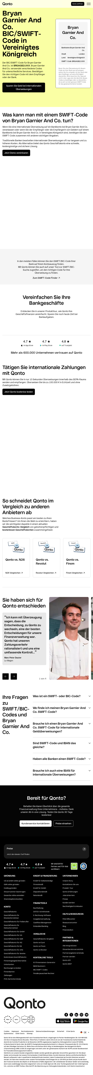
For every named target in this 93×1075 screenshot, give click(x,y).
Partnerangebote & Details (73, 953)
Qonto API (67, 960)
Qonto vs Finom (39, 946)
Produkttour (51, 311)
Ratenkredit (38, 895)
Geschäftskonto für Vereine (14, 953)
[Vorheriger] (5, 676)
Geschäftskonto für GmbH (14, 932)
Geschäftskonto (58, 143)
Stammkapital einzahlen (13, 899)
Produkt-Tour (68, 888)
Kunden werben (69, 903)
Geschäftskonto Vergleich (43, 939)
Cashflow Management (42, 923)
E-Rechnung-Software (42, 915)
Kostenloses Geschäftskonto (15, 957)
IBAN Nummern (39, 966)
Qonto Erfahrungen (70, 892)
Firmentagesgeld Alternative (15, 961)
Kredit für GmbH (39, 888)
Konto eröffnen (78, 4)
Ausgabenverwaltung (41, 919)
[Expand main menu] (89, 4)
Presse (65, 899)
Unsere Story (68, 881)
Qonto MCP (67, 964)
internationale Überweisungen (48, 140)
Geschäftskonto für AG (13, 942)
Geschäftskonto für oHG (13, 950)
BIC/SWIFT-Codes (40, 970)
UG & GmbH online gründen (14, 881)
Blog (64, 926)
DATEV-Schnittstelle (41, 912)
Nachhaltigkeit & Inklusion (73, 906)
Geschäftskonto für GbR (13, 939)
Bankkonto (56, 127)
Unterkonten (9, 964)
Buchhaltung (38, 908)
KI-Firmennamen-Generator (44, 962)
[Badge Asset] (66, 1015)
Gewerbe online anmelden (14, 895)
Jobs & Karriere (69, 895)
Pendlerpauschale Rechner (43, 973)
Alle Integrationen (70, 946)
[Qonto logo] (7, 3)
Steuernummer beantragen (14, 892)
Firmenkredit (38, 884)
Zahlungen (8, 975)
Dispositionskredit (40, 892)
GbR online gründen (11, 884)
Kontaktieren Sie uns (71, 884)
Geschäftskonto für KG (13, 946)
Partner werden (69, 957)
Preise (10, 848)
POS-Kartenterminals (12, 979)
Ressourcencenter (70, 923)
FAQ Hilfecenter (69, 919)
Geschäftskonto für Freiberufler (16, 922)
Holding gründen (10, 888)
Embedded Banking (40, 926)
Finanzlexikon (68, 930)
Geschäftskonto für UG (13, 935)
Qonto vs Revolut (40, 950)
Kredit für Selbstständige (43, 881)
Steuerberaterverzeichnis (73, 949)
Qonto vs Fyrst (39, 942)
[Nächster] (14, 676)
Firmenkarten (9, 972)
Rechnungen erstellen (12, 968)
